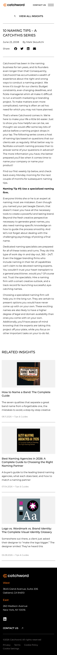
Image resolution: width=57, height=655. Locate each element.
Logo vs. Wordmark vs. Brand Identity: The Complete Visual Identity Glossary (27, 530)
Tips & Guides (21, 416)
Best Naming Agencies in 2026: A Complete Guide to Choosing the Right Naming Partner (27, 462)
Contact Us (39, 5)
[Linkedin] (5, 619)
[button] (16, 49)
